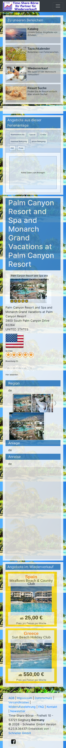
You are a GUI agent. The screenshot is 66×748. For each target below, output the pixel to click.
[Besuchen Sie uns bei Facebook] (13, 741)
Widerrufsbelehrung (22, 707)
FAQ (41, 707)
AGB (11, 698)
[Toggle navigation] (58, 6)
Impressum (24, 698)
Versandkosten (18, 702)
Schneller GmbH (19, 733)
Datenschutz (43, 698)
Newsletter (17, 711)
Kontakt (52, 707)
